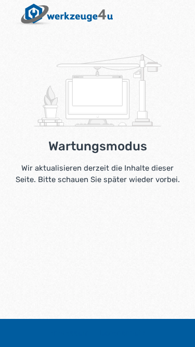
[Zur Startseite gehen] (61, 14)
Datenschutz (123, 333)
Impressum (70, 333)
